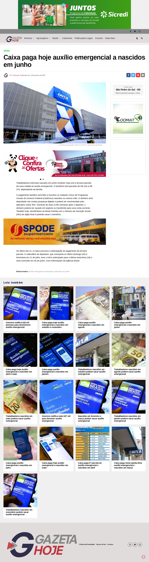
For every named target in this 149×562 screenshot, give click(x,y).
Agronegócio (42, 38)
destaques (49, 271)
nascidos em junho (62, 271)
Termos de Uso (101, 544)
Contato (99, 38)
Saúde (55, 38)
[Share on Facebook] (128, 75)
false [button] (116, 118)
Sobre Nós (110, 38)
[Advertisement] (128, 156)
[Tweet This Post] (133, 75)
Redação (16, 75)
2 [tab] (43, 179)
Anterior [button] (6, 163)
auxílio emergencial (36, 271)
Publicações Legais (84, 38)
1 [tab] (40, 179)
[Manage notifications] (143, 557)
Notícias (28, 38)
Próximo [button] (103, 163)
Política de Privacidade (87, 544)
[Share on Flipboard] (138, 75)
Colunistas (67, 38)
